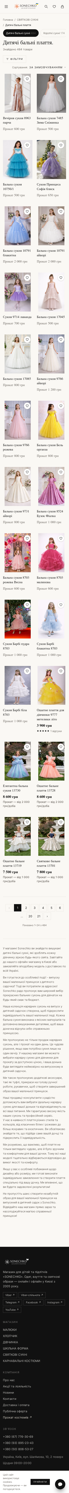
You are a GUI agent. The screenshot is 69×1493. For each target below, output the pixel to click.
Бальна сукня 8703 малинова (50, 579)
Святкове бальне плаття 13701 (48, 863)
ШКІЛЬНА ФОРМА (15, 1348)
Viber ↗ (10, 1295)
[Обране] (54, 6)
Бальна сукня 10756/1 (12, 186)
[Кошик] (62, 6)
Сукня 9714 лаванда (17, 316)
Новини (8, 1392)
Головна (8, 19)
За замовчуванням (37, 67)
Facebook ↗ (33, 1302)
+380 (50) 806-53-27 (18, 1449)
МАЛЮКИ (10, 1330)
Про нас (9, 1380)
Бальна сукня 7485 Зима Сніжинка (50, 120)
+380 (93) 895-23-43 (18, 1443)
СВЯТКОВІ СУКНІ (27, 19)
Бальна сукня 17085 (17, 378)
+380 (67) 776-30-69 (18, 1436)
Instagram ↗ (55, 1302)
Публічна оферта (15, 1411)
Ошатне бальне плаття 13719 (14, 863)
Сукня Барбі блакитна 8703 (47, 645)
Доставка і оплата (16, 1405)
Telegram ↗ (12, 1302)
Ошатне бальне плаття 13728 (48, 787)
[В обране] (27, 79)
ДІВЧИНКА (10, 1342)
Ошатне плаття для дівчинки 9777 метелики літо (50, 714)
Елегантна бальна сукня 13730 (15, 787)
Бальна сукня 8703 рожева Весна (16, 579)
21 (38, 916)
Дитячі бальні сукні (21, 33)
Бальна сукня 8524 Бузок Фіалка (50, 513)
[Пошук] (46, 6)
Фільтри (16, 58)
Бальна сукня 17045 (51, 316)
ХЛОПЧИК (10, 1336)
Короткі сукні (54, 33)
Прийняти (40, 1482)
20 (30, 916)
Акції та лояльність (17, 1386)
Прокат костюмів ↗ (17, 1417)
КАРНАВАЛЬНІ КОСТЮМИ (21, 1361)
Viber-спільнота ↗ (32, 1295)
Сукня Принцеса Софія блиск (49, 186)
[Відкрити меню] (6, 6)
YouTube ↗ (12, 1309)
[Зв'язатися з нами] (60, 1484)
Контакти (9, 1399)
